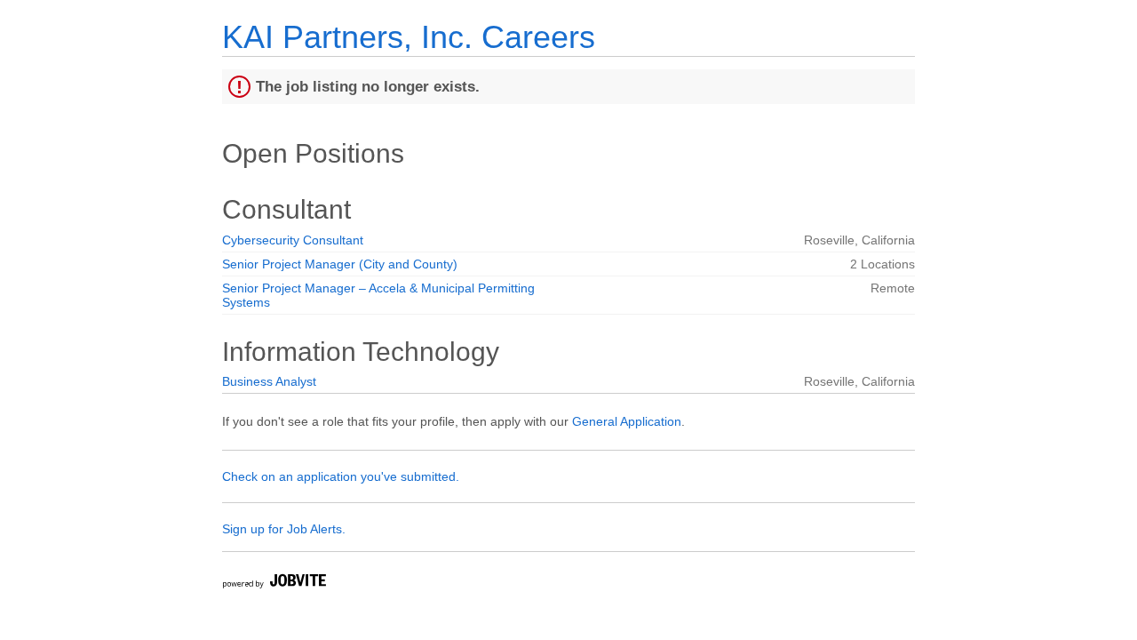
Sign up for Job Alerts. (284, 529)
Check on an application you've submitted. (340, 476)
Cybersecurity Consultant (292, 240)
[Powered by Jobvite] (273, 583)
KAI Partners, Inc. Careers (408, 37)
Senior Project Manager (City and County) (339, 264)
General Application (626, 421)
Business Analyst (269, 381)
